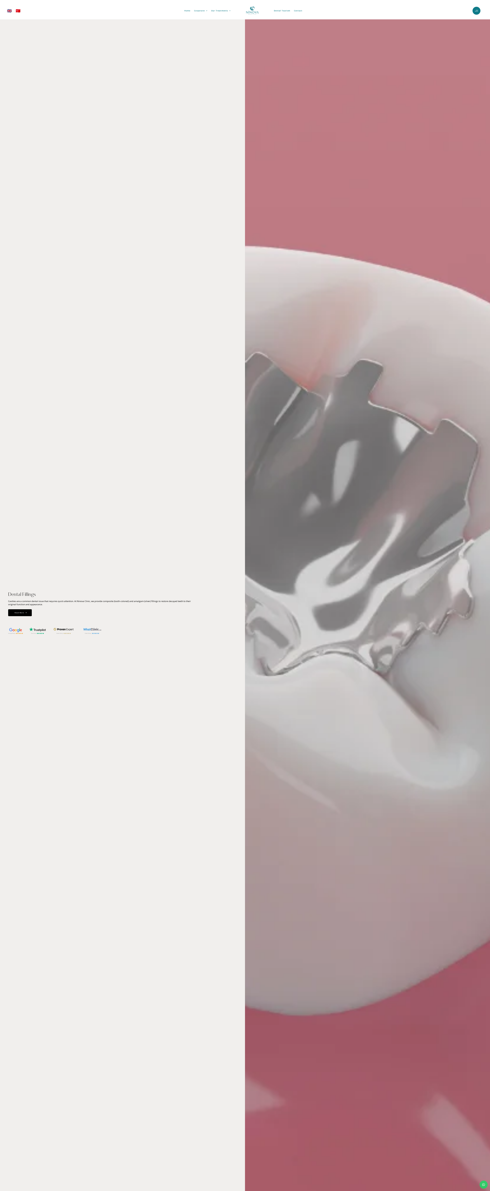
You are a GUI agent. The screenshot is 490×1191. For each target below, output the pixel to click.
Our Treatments (219, 10)
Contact (298, 10)
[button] (477, 10)
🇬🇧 (9, 10)
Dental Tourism (282, 10)
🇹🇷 (18, 10)
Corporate (199, 10)
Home (187, 10)
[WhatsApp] (483, 1184)
